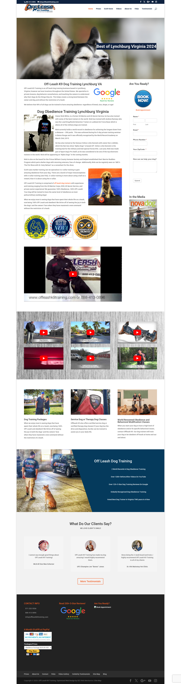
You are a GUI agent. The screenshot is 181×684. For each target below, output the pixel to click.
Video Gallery (63, 674)
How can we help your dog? (145, 159)
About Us (128, 9)
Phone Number (140, 140)
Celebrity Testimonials (81, 674)
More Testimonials (90, 581)
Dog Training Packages (35, 419)
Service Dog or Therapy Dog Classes (89, 419)
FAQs (137, 9)
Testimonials (147, 9)
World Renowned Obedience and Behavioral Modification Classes (134, 420)
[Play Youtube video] (73, 274)
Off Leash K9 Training (47, 681)
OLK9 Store (108, 9)
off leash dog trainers (62, 183)
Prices (98, 9)
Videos (119, 9)
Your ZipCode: (139, 149)
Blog (105, 674)
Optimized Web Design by (67, 681)
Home (90, 9)
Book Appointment (103, 607)
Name (136, 117)
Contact (45, 674)
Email (136, 130)
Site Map (96, 674)
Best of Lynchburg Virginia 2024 (126, 46)
